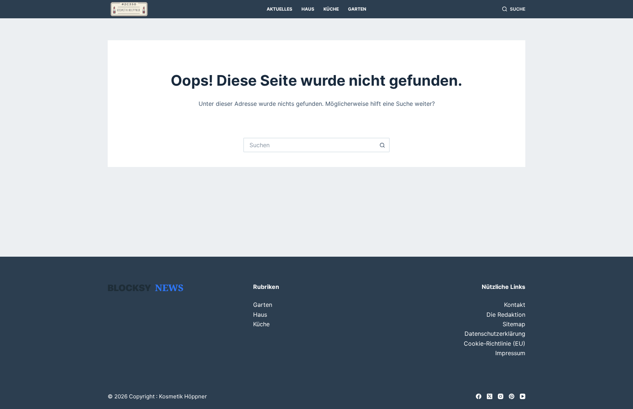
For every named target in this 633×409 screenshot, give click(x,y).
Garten (357, 9)
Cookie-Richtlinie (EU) (494, 343)
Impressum (510, 353)
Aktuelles (279, 9)
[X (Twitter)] (489, 396)
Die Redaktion (505, 314)
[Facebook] (478, 396)
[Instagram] (500, 396)
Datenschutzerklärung (494, 333)
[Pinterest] (511, 396)
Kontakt (514, 304)
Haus (307, 9)
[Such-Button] (382, 145)
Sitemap (514, 324)
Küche (331, 9)
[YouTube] (522, 396)
